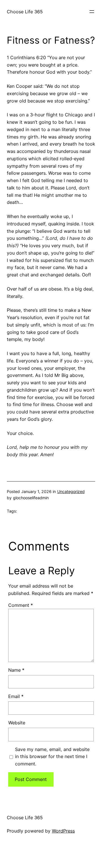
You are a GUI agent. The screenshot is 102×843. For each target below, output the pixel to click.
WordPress (63, 831)
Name (16, 670)
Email (16, 696)
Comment (20, 605)
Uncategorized (71, 491)
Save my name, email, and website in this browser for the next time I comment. (52, 756)
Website (16, 722)
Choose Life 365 (25, 11)
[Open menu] (91, 11)
